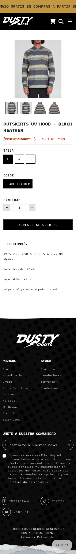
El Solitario (12, 375)
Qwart (7, 381)
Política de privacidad (27, 481)
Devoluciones (51, 375)
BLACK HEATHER (18, 184)
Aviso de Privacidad (38, 537)
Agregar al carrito (38, 225)
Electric (9, 413)
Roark (7, 368)
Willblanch (11, 406)
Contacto (48, 368)
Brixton (9, 394)
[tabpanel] (38, 273)
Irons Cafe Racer (16, 387)
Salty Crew (11, 419)
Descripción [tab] (17, 244)
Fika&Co (9, 400)
